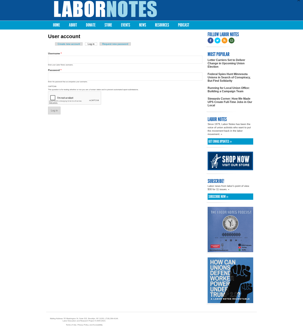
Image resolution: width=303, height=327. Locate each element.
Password (54, 70)
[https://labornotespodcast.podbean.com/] (230, 250)
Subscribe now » (218, 196)
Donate (91, 25)
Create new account (69, 44)
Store (108, 25)
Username (55, 53)
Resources (162, 25)
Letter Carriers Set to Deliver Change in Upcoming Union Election (226, 63)
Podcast (183, 25)
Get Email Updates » (220, 141)
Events (125, 25)
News (142, 25)
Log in (92, 44)
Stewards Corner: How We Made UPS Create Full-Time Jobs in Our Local (230, 102)
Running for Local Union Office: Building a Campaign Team (229, 89)
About (73, 25)
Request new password (115, 44)
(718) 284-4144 (111, 318)
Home (56, 25)
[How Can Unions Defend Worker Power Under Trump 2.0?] (230, 301)
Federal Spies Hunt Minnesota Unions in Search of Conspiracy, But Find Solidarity (229, 77)
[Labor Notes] (105, 9)
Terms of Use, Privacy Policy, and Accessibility (84, 325)
